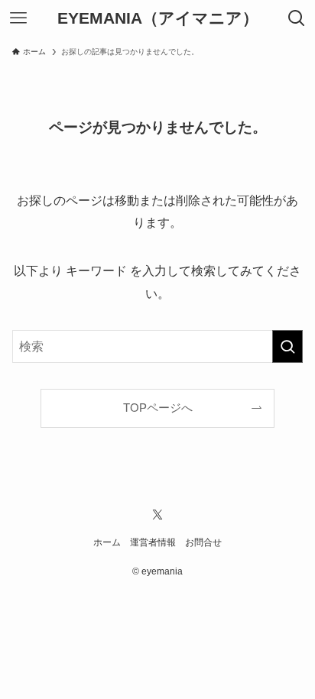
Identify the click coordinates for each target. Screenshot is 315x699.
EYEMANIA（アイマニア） (157, 19)
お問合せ (203, 542)
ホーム (107, 542)
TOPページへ (158, 408)
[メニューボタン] (18, 18)
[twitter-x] (157, 515)
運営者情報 (153, 542)
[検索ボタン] (296, 18)
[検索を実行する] (287, 346)
